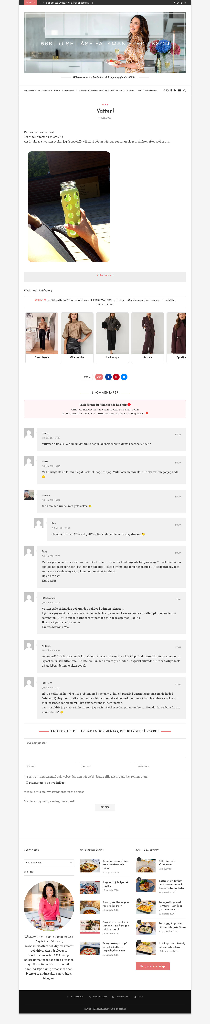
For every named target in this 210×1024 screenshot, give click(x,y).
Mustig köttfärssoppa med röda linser (116, 904)
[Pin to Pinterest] (116, 377)
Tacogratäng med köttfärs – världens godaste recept (170, 906)
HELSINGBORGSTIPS (147, 90)
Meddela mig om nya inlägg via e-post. (49, 801)
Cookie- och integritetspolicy (92, 90)
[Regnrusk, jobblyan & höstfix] (90, 887)
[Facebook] (174, 2)
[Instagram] (177, 2)
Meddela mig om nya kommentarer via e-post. (54, 791)
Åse (54, 524)
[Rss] (185, 2)
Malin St (47, 683)
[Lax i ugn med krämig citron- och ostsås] (146, 948)
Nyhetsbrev (68, 90)
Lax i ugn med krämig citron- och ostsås (172, 945)
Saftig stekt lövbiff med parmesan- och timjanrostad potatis (171, 885)
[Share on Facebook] (108, 377)
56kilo (50, 936)
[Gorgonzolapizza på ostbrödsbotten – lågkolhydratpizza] (90, 948)
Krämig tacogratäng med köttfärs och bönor (115, 865)
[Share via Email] (124, 377)
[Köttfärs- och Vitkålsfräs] (146, 865)
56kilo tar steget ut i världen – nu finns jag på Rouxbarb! (116, 926)
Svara (178, 435)
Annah (46, 496)
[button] (40, 2)
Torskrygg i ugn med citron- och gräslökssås (172, 925)
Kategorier (44, 90)
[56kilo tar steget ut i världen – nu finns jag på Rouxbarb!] (90, 927)
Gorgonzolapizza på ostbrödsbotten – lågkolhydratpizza (80, 3)
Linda (45, 434)
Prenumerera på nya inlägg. (46, 782)
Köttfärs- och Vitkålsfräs (167, 863)
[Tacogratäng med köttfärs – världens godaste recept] (146, 907)
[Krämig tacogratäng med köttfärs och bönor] (90, 865)
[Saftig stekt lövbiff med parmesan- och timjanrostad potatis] (146, 885)
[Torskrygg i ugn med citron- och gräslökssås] (146, 928)
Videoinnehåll (105, 275)
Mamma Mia (48, 598)
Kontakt (131, 90)
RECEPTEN (29, 90)
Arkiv (57, 90)
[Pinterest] (181, 2)
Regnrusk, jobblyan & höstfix (115, 884)
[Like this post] (100, 377)
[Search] (184, 90)
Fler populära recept (152, 966)
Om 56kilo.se (118, 90)
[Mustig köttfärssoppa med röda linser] (90, 907)
